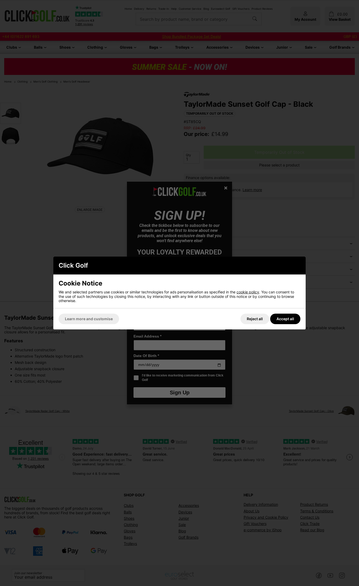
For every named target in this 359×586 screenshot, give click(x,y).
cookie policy (248, 292)
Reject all (255, 319)
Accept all (285, 319)
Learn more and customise (89, 319)
